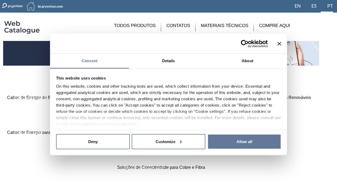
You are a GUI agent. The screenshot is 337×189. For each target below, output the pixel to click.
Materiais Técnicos (224, 25)
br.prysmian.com (50, 6)
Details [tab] (168, 61)
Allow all (244, 141)
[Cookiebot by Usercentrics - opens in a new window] (245, 44)
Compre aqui (274, 25)
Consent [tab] (89, 61)
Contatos (178, 25)
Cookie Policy (69, 124)
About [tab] (247, 61)
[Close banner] (279, 43)
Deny (93, 141)
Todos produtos (135, 25)
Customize (165, 141)
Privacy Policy (106, 124)
